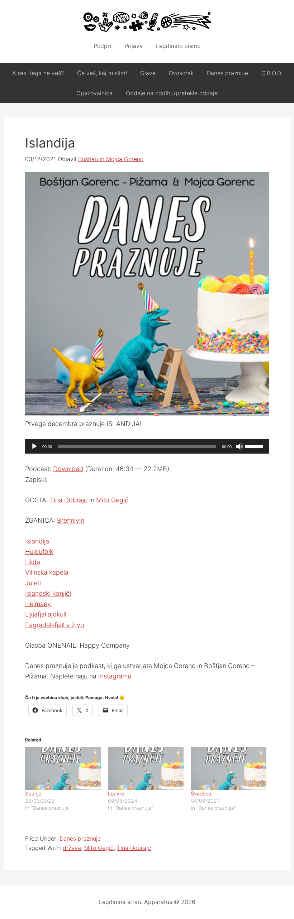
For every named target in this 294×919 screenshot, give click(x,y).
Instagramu (114, 676)
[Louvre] (146, 768)
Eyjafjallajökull (45, 614)
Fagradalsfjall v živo (54, 625)
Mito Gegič (112, 500)
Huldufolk (39, 551)
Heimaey (38, 604)
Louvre (116, 793)
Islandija (37, 541)
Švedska (201, 793)
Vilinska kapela (46, 572)
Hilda (32, 562)
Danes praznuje (80, 838)
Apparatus (147, 21)
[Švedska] (228, 768)
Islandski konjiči (48, 593)
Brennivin (70, 520)
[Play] (34, 446)
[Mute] (239, 446)
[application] (147, 446)
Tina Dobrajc (68, 500)
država (72, 847)
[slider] (255, 445)
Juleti (33, 583)
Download (68, 469)
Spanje (33, 793)
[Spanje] (63, 768)
